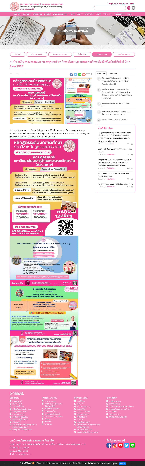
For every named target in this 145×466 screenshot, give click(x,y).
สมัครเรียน (37, 14)
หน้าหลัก (16, 14)
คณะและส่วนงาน (60, 14)
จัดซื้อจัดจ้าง (82, 54)
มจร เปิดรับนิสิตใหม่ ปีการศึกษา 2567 (114, 120)
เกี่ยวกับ (26, 14)
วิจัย (73, 14)
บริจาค (98, 14)
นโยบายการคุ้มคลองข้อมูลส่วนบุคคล (103, 463)
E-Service (107, 14)
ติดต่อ (129, 14)
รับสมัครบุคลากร (124, 54)
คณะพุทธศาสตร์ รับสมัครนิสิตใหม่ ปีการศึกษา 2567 (115, 184)
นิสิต (79, 14)
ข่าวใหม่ (17, 54)
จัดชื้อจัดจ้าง (119, 14)
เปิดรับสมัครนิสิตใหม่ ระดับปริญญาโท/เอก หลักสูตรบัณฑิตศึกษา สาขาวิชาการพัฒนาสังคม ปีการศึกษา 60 (116, 81)
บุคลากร (88, 14)
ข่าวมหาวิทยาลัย (36, 54)
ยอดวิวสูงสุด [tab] (101, 73)
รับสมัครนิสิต (102, 54)
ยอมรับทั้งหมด (122, 463)
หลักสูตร (47, 14)
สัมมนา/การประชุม (60, 54)
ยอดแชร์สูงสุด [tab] (112, 73)
